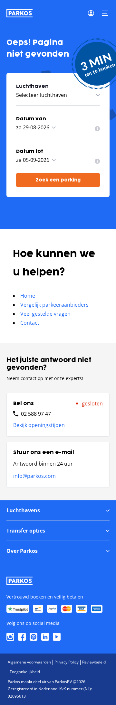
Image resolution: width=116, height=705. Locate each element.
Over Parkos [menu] (22, 550)
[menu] (97, 128)
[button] (105, 13)
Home (27, 295)
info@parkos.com (34, 475)
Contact (29, 322)
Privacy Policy (66, 662)
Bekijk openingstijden (39, 425)
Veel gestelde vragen (45, 313)
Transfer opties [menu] (25, 530)
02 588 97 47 (36, 413)
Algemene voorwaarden (29, 662)
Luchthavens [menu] (23, 510)
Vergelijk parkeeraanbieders (54, 304)
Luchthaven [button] (32, 86)
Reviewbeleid (94, 662)
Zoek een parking (58, 180)
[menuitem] (97, 128)
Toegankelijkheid (25, 671)
